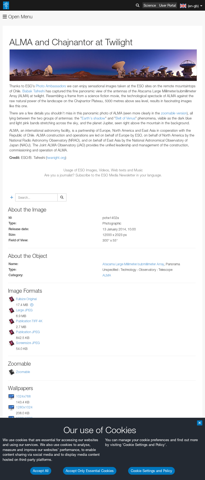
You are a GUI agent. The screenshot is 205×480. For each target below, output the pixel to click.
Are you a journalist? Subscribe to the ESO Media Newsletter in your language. (103, 175)
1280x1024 (24, 407)
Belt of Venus (125, 118)
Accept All (41, 471)
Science (150, 5)
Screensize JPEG (28, 343)
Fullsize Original (26, 299)
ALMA (106, 275)
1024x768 (23, 396)
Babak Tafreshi (33, 91)
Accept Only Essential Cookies (90, 471)
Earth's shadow (93, 118)
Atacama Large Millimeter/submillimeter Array (133, 264)
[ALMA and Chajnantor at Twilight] (103, 65)
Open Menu (20, 16)
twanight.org (56, 157)
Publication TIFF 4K (29, 321)
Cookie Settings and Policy (151, 471)
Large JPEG (24, 310)
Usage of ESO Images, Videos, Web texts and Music (103, 170)
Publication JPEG (28, 332)
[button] (31, 305)
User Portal (167, 5)
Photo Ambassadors (51, 86)
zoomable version (174, 113)
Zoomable (23, 372)
